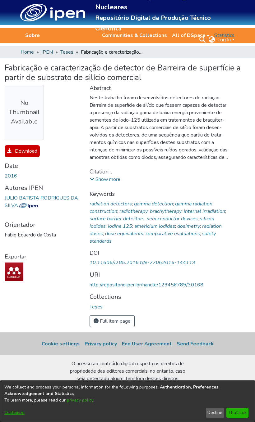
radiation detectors (111, 203)
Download (25, 151)
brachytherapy (166, 211)
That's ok (237, 412)
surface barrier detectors (117, 218)
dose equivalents (124, 233)
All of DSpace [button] (189, 35)
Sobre (32, 35)
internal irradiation (204, 211)
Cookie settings (61, 343)
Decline (214, 412)
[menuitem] (190, 35)
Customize (14, 412)
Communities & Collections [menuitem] (134, 35)
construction (103, 211)
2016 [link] (11, 176)
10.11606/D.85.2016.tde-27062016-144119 (142, 262)
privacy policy (80, 400)
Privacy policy (101, 343)
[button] (52, 12)
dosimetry (188, 226)
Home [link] (27, 52)
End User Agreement (147, 343)
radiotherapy (133, 211)
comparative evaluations (173, 233)
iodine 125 (120, 226)
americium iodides (154, 226)
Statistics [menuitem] (224, 35)
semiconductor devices (172, 218)
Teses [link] (66, 52)
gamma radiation (193, 203)
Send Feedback (195, 343)
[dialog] (127, 401)
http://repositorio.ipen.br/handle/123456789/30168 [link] (146, 284)
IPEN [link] (47, 52)
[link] (96, 306)
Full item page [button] (115, 321)
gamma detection (153, 203)
